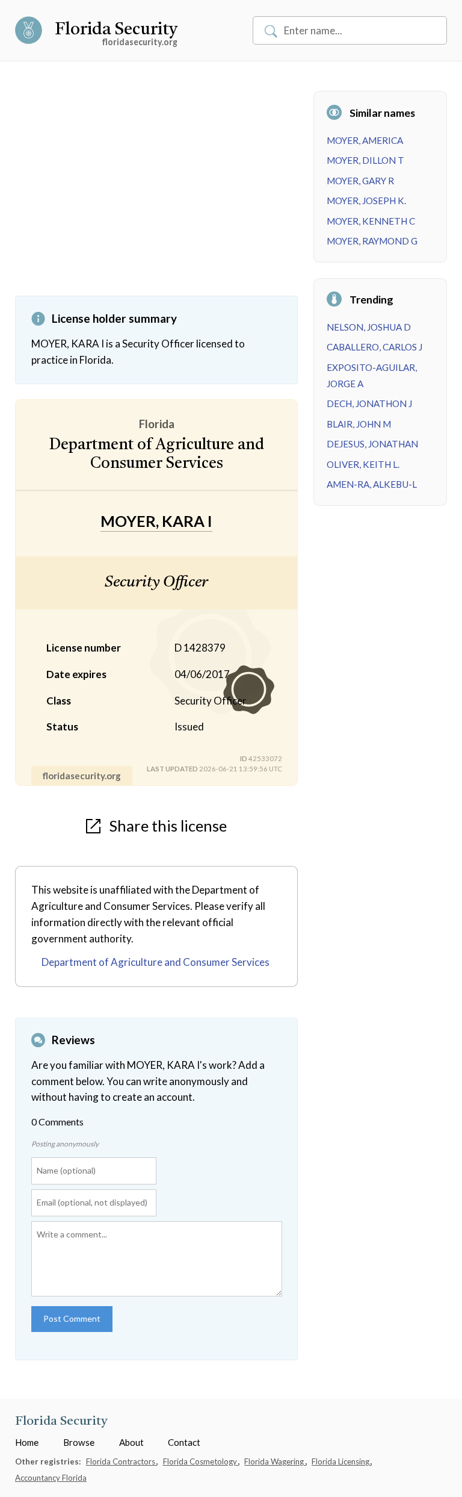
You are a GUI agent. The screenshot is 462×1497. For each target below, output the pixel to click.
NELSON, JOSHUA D (369, 327)
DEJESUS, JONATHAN (372, 443)
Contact (184, 1442)
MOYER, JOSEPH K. (366, 200)
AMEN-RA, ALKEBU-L (372, 484)
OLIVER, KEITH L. (363, 464)
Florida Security (116, 30)
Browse (78, 1442)
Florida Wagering (275, 1461)
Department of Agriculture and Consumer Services (156, 962)
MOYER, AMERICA (365, 140)
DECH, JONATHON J (369, 403)
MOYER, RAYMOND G (372, 240)
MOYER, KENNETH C (371, 221)
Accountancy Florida (51, 1478)
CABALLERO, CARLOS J (374, 346)
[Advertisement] (156, 193)
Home (26, 1442)
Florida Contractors (121, 1461)
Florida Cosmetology (201, 1461)
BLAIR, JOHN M (359, 424)
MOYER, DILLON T (365, 160)
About (131, 1442)
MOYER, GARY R (360, 180)
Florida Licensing (341, 1461)
